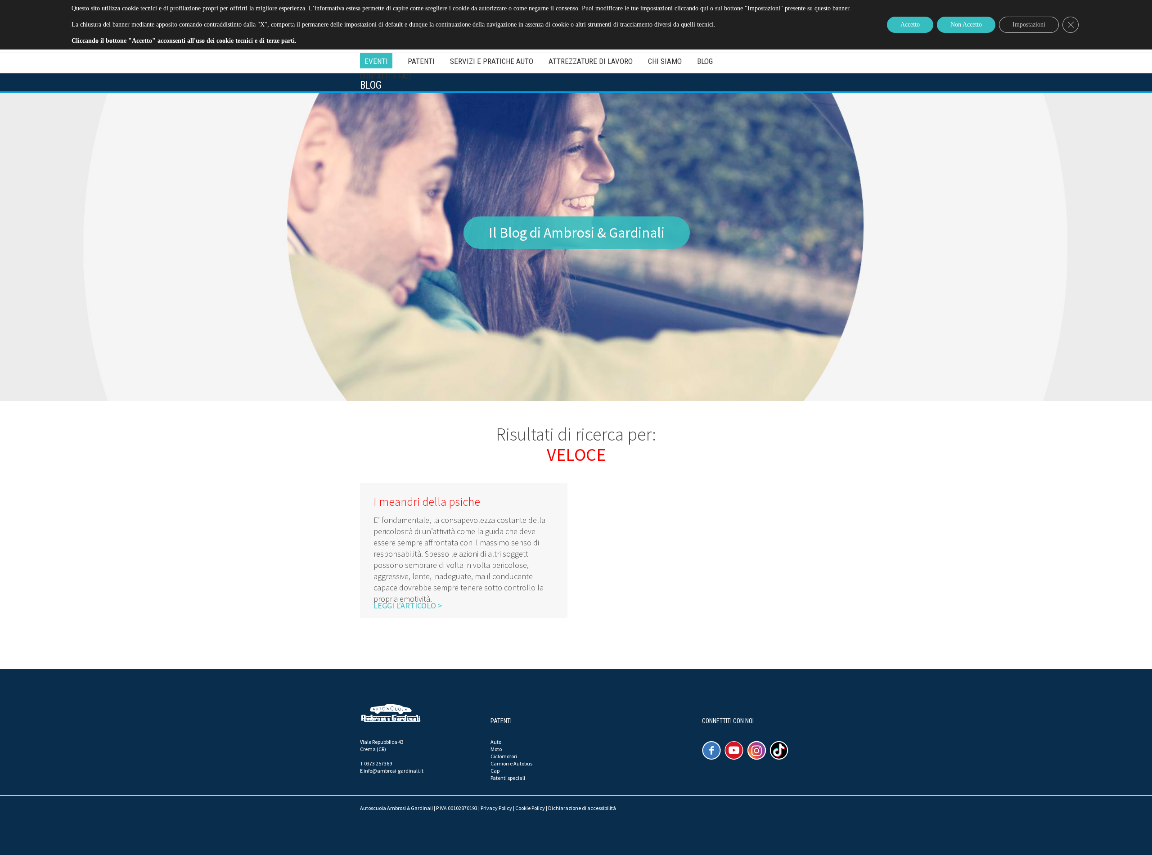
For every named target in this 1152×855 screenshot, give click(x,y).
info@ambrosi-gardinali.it (393, 770)
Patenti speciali (507, 777)
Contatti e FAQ (385, 76)
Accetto (910, 24)
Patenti (421, 61)
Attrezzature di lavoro (591, 61)
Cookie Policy (530, 808)
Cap (495, 770)
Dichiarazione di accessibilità (582, 808)
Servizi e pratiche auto (491, 61)
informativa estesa (337, 8)
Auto (495, 741)
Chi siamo (665, 61)
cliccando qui (691, 8)
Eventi (376, 61)
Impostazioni (1028, 24)
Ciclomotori (503, 756)
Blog (705, 61)
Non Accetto (966, 24)
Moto (496, 749)
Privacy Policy (496, 808)
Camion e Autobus (511, 763)
